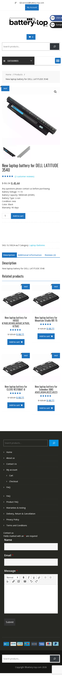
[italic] (28, 577)
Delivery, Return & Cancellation (20, 513)
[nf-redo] (36, 581)
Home (9, 452)
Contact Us (11, 464)
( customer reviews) (24, 176)
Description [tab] (9, 255)
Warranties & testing (16, 507)
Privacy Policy (12, 519)
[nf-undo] (31, 581)
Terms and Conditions (16, 525)
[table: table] (25, 581)
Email (8, 555)
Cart (11, 475)
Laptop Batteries (37, 245)
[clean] (39, 577)
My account (11, 469)
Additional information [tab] (30, 255)
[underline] (34, 577)
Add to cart (18, 216)
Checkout (13, 481)
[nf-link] (13, 581)
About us (10, 458)
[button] (58, 61)
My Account (32, 7)
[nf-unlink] (18, 581)
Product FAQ (12, 502)
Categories (12, 60)
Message (11, 570)
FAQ (8, 487)
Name (8, 540)
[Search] (54, 46)
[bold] (23, 577)
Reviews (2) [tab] (50, 255)
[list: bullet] (50, 577)
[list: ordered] (45, 577)
